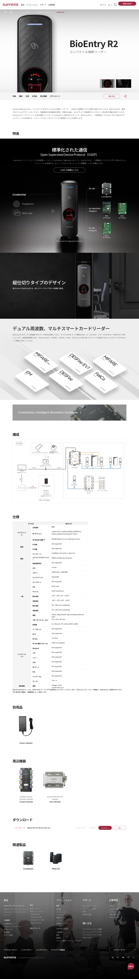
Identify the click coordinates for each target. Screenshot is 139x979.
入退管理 (59, 932)
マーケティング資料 (89, 909)
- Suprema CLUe (35, 923)
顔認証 (58, 938)
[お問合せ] (131, 966)
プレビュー (105, 828)
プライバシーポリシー (11, 950)
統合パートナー (35, 908)
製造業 (58, 923)
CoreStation (28, 868)
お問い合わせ (127, 3)
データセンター (61, 912)
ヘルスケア (60, 915)
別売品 (34, 96)
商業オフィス (60, 917)
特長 (14, 96)
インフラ (59, 920)
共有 (123, 96)
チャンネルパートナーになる (92, 932)
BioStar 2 (7, 915)
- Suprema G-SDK (36, 917)
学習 (84, 911)
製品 (11, 12)
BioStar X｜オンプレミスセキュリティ (16, 909)
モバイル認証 (8, 935)
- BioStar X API (35, 914)
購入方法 (103, 5)
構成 (20, 96)
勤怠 (57, 935)
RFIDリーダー (8, 929)
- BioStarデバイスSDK (37, 920)
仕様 (27, 96)
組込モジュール (35, 928)
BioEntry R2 (60, 12)
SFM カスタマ (87, 937)
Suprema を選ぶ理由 (116, 909)
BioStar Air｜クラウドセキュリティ (15, 912)
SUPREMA (10, 5)
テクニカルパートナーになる (92, 935)
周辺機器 (43, 96)
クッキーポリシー (26, 950)
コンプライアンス (41, 950)
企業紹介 (112, 906)
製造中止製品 (87, 914)
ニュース (112, 911)
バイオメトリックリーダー (44, 12)
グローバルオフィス (115, 917)
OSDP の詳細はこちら (69, 170)
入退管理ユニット (10, 924)
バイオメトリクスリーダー (12, 926)
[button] (107, 83)
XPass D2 (56, 868)
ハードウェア (27, 12)
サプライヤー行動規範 (58, 950)
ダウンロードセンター (90, 906)
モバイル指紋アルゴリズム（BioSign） (69, 940)
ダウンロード (55, 96)
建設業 (58, 909)
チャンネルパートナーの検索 (92, 929)
